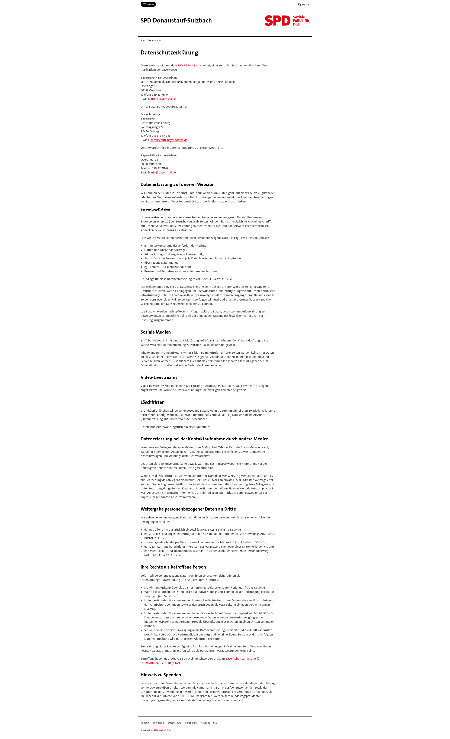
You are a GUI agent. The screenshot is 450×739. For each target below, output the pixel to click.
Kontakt (145, 722)
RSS (215, 722)
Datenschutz (174, 722)
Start (143, 40)
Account (205, 722)
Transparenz (191, 722)
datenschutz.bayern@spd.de (168, 140)
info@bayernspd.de (163, 99)
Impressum (159, 722)
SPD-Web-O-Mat (188, 65)
